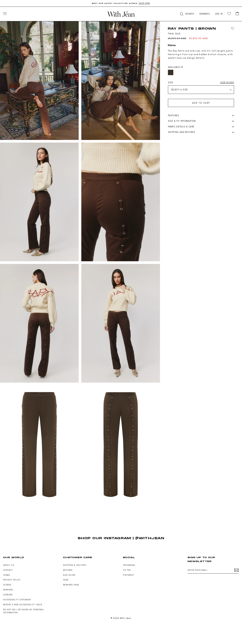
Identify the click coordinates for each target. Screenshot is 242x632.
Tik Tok (127, 570)
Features (173, 115)
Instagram (129, 565)
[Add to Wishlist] (232, 28)
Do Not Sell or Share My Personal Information (23, 611)
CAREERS (8, 595)
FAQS (66, 580)
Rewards (8, 590)
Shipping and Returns (181, 132)
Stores (7, 585)
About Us (8, 565)
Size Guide (69, 575)
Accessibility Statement (17, 600)
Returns (68, 570)
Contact (8, 570)
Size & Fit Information (182, 121)
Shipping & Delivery (75, 565)
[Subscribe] (236, 570)
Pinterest (128, 575)
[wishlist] (229, 13)
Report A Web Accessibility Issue (22, 604)
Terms (6, 575)
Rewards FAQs (71, 585)
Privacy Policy (12, 580)
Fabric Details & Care (181, 126)
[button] (187, 14)
